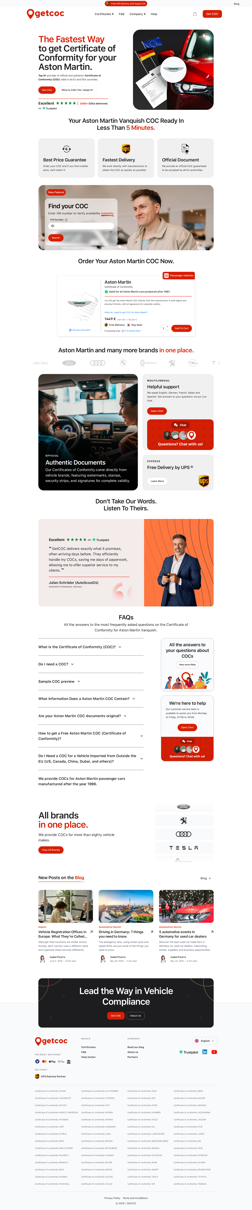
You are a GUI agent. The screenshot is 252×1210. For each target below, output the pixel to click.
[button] (91, 647)
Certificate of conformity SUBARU (51, 1177)
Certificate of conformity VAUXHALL (52, 1184)
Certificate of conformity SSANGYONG (192, 1169)
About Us (135, 1015)
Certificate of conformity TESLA (142, 1177)
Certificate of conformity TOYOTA (190, 1177)
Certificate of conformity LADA (96, 1134)
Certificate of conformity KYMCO (51, 1134)
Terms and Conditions (135, 1198)
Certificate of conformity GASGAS (190, 1105)
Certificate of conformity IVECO (142, 1119)
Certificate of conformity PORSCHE (191, 1155)
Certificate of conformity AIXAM (50, 1091)
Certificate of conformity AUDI (141, 1091)
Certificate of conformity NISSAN (143, 1148)
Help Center (88, 1057)
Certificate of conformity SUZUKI (97, 1177)
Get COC (212, 14)
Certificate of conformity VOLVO (96, 1184)
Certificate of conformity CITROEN (97, 1098)
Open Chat (157, 411)
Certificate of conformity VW (141, 1184)
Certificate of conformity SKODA (96, 1169)
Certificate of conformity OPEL (188, 1148)
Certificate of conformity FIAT (95, 1105)
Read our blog (135, 1047)
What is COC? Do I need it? (77, 90)
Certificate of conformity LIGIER (189, 1134)
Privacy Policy (112, 1198)
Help (154, 14)
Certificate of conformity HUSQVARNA (192, 1112)
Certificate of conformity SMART (143, 1169)
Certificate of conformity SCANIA (189, 1162)
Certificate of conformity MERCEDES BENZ (147, 1141)
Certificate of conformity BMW (188, 1091)
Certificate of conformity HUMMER (144, 1112)
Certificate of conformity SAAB (142, 1162)
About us (132, 1052)
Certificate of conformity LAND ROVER (145, 1134)
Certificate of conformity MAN (49, 1141)
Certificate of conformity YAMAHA (190, 1184)
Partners (132, 1057)
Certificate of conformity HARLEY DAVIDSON (56, 1112)
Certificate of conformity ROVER (96, 1162)
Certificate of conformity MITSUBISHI (99, 1148)
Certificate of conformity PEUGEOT (52, 1155)
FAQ (121, 14)
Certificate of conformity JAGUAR (190, 1119)
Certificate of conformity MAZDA (97, 1141)
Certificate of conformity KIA (141, 1127)
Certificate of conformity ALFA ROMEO (99, 1091)
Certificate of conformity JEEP (49, 1127)
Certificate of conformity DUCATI (51, 1105)
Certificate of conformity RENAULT (51, 1162)
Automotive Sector (110, 927)
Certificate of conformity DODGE (189, 1098)
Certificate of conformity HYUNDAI (51, 1119)
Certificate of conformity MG (187, 1141)
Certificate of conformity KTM (188, 1127)
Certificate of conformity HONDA (97, 1112)
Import (42, 927)
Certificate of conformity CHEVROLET (53, 1098)
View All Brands (51, 850)
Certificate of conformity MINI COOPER (54, 1148)
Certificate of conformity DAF (141, 1098)
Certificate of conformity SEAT (49, 1169)
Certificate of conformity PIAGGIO (97, 1155)
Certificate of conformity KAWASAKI (98, 1127)
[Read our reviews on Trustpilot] (188, 1051)
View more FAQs (187, 664)
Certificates (88, 1047)
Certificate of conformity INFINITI (97, 1119)
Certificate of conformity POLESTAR (144, 1155)
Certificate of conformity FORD (142, 1105)
